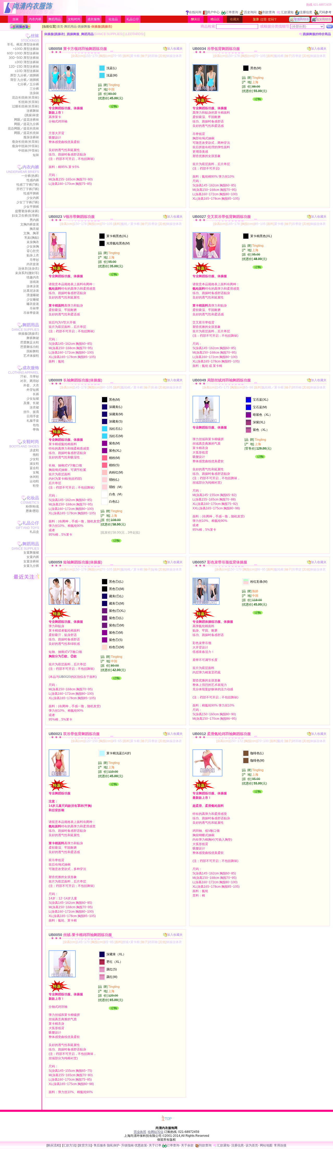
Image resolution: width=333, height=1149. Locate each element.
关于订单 (155, 1145)
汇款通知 (287, 12)
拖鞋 (36, 455)
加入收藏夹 (175, 48)
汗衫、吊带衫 (29, 376)
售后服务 (100, 1145)
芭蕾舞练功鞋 (29, 347)
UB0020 (65, 677)
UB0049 (222, 380)
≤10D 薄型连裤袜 (27, 71)
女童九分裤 (31, 566)
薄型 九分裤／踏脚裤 (24, 80)
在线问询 (195, 12)
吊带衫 (34, 260)
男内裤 (34, 220)
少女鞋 (34, 459)
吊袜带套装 (31, 313)
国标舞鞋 (33, 351)
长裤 (36, 394)
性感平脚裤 (31, 193)
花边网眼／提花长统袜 (23, 128)
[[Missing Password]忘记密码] (272, 19)
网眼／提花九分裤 (26, 124)
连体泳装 (33, 286)
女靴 (36, 472)
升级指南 (127, 1145)
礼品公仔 (132, 19)
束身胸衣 (33, 242)
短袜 (36, 155)
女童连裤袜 (31, 561)
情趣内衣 (33, 277)
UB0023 (72, 217)
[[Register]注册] (263, 19)
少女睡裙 (33, 299)
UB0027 (222, 217)
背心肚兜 (33, 251)
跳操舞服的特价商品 (317, 34)
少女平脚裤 (31, 207)
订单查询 (232, 12)
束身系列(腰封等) (27, 273)
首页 (60, 26)
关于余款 (187, 1145)
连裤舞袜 (33, 111)
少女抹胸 (33, 246)
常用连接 (280, 1145)
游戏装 (34, 282)
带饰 (36, 429)
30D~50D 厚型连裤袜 (24, 58)
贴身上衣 (33, 255)
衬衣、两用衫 (29, 381)
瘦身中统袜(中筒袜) (25, 146)
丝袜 (15, 19)
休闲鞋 (34, 477)
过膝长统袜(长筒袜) (25, 106)
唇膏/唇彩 (32, 511)
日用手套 (33, 416)
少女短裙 (33, 398)
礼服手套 (33, 421)
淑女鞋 (34, 463)
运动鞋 (34, 481)
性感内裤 (33, 180)
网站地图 (266, 1145)
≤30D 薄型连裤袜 (27, 62)
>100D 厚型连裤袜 (26, 49)
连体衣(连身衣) (28, 268)
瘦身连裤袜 (31, 137)
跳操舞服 (84, 26)
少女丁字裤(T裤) (27, 202)
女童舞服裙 (31, 552)
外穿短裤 (33, 390)
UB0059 (75, 562)
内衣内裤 (35, 19)
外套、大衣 (31, 385)
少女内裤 (33, 198)
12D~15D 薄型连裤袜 (24, 66)
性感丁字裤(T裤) (27, 184)
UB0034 (216, 49)
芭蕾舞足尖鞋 (29, 342)
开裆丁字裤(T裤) (27, 189)
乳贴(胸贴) (31, 237)
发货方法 (85, 1145)
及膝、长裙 (31, 403)
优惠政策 (141, 1145)
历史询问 (250, 12)
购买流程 (53, 1145)
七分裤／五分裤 (28, 84)
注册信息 (306, 12)
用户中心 (213, 12)
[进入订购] (113, 107)
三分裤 (34, 88)
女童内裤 (33, 557)
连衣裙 (34, 407)
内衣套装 (33, 264)
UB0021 (74, 734)
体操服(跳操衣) (28, 333)
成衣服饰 (93, 19)
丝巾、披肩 (31, 412)
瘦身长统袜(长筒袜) (25, 142)
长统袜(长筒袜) (28, 102)
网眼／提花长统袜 (26, 133)
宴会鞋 (34, 468)
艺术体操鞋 (31, 356)
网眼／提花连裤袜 (26, 119)
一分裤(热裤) (30, 176)
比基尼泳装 (31, 291)
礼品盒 (34, 532)
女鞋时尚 (74, 19)
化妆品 (113, 19)
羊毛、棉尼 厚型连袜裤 (23, 44)
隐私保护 (113, 1145)
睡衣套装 (33, 304)
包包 (36, 425)
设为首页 (252, 1145)
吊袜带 (34, 308)
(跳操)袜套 (31, 115)
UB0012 (222, 734)
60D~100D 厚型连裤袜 (23, 53)
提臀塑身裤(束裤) (27, 211)
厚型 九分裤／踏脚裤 (24, 75)
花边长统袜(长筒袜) (25, 97)
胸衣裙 (34, 229)
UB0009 (75, 380)
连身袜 (34, 93)
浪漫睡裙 (33, 295)
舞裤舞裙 (33, 338)
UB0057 (220, 562)
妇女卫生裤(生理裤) (25, 215)
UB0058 (78, 49)
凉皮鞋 (34, 450)
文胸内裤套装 (29, 224)
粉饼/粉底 (32, 506)
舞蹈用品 (54, 19)
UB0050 (80, 935)
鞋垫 (36, 486)
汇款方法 (69, 1145)
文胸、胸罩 (31, 233)
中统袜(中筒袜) (28, 150)
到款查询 (268, 12)
